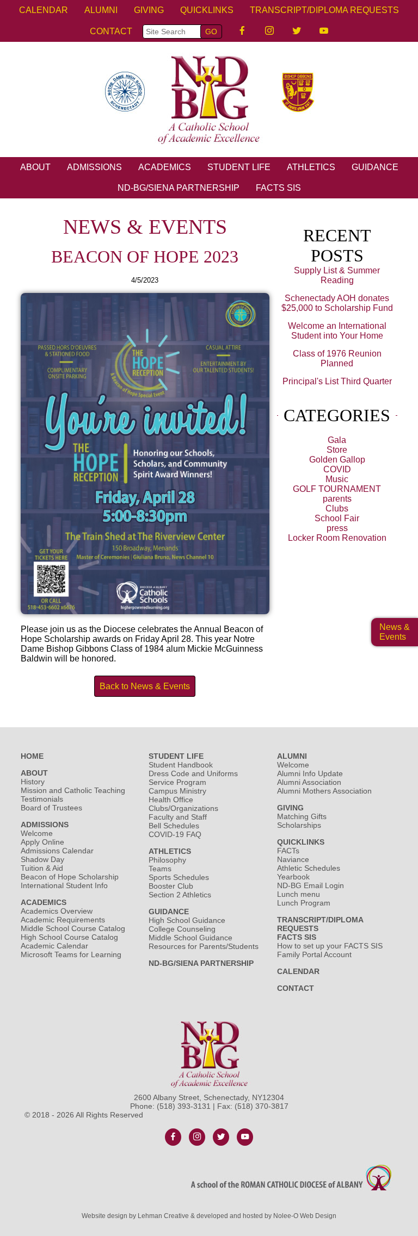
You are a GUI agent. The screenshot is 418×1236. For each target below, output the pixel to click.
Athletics (170, 851)
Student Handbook (181, 764)
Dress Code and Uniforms (193, 773)
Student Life (176, 756)
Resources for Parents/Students (204, 946)
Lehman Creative (163, 1216)
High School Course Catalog (69, 937)
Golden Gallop (337, 459)
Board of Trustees (51, 807)
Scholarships (299, 825)
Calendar (43, 10)
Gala (337, 440)
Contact (111, 31)
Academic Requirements (63, 919)
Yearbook (293, 876)
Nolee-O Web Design (304, 1216)
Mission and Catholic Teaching (73, 790)
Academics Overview (57, 911)
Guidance (169, 911)
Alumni (292, 756)
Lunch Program (303, 902)
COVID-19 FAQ (175, 834)
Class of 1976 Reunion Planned (337, 358)
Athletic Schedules (308, 868)
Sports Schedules (179, 877)
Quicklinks (300, 842)
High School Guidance (188, 920)
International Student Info (64, 885)
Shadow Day (42, 859)
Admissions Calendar (57, 850)
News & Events (394, 631)
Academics (43, 902)
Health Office (171, 799)
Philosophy (167, 860)
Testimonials (42, 799)
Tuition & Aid (42, 868)
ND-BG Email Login (310, 885)
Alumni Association (309, 782)
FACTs (288, 850)
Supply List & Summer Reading (337, 275)
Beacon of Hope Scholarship (70, 876)
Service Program (177, 782)
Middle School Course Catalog (73, 928)
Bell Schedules (174, 825)
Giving (290, 807)
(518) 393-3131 (184, 1106)
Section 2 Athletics (180, 894)
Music (336, 479)
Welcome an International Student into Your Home (337, 330)
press (337, 528)
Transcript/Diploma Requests (324, 10)
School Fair (337, 518)
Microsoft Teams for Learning (71, 954)
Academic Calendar (54, 945)
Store (337, 449)
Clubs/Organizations (183, 808)
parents (337, 498)
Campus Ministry (177, 790)
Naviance (293, 859)
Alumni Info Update (310, 773)
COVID (337, 469)
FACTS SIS (278, 187)
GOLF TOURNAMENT (337, 489)
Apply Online (42, 842)
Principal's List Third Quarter (337, 381)
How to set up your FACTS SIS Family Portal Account (330, 950)
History (33, 781)
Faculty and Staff (178, 817)
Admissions (45, 824)
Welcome (37, 833)
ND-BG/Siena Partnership (178, 187)
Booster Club (171, 886)
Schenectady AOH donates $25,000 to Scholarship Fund (337, 303)
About (34, 773)
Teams (160, 868)
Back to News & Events (145, 686)
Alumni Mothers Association (324, 790)
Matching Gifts (302, 816)
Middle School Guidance (190, 937)
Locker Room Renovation (337, 537)
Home (32, 756)
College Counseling (182, 929)
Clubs (336, 508)
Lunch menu (298, 894)
